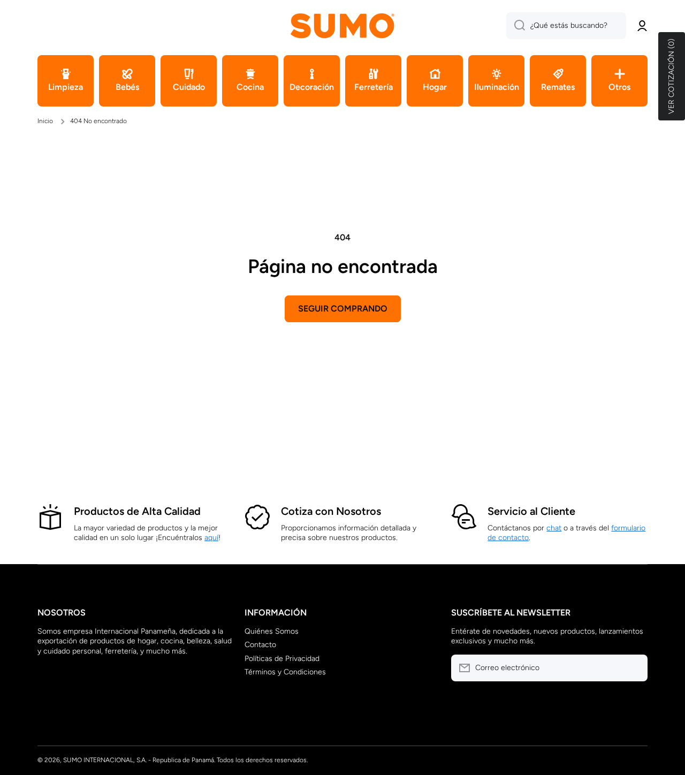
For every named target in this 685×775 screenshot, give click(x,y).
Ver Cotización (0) (671, 76)
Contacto (260, 644)
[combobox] (566, 25)
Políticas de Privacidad (282, 658)
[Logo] (342, 25)
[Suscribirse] (634, 668)
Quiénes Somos (272, 631)
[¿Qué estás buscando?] (515, 25)
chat (553, 528)
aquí (211, 537)
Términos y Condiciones (285, 672)
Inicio (45, 121)
